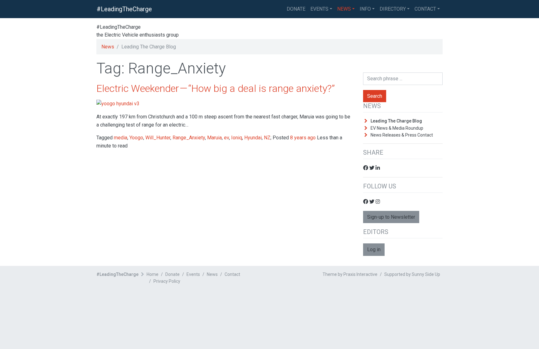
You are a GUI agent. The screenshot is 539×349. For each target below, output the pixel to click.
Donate (172, 274)
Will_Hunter (157, 138)
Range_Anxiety (188, 138)
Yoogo (136, 138)
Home (152, 274)
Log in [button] (374, 249)
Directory (393, 9)
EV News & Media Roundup (397, 128)
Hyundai (253, 138)
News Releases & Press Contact (402, 134)
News (344, 9)
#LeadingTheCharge (124, 9)
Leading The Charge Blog (396, 120)
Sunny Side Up (426, 274)
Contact (425, 9)
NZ (267, 138)
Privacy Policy (166, 281)
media (120, 138)
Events (319, 9)
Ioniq (236, 138)
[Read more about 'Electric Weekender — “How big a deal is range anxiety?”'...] (117, 103)
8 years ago (303, 138)
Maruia (214, 138)
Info (365, 9)
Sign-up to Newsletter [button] (391, 217)
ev (226, 138)
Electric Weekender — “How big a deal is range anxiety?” (215, 88)
